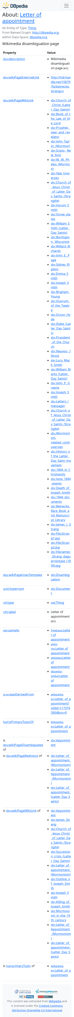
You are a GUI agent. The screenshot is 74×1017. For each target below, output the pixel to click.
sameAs (11, 630)
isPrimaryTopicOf (18, 722)
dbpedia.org (38, 37)
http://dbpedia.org (45, 32)
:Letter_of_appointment (61, 726)
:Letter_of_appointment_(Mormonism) (61, 760)
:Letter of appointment (60, 648)
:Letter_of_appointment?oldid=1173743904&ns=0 (61, 704)
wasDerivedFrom (18, 694)
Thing (32, 28)
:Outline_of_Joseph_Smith (60, 883)
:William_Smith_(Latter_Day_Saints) (60, 228)
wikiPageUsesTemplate (22, 575)
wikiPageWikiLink (18, 100)
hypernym (13, 589)
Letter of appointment (21, 17)
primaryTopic (18, 966)
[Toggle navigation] (66, 6)
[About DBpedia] (15, 6)
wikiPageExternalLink (21, 77)
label (9, 612)
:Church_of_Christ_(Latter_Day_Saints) (61, 105)
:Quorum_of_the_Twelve (60, 305)
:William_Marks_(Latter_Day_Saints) (61, 374)
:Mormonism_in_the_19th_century (60, 915)
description (14, 59)
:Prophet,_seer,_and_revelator (60, 132)
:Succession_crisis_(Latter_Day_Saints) (61, 856)
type (8, 602)
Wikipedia (55, 1001)
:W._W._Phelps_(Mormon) (60, 164)
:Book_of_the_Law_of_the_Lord (60, 118)
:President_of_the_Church (60, 342)
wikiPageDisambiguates (23, 745)
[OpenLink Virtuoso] (22, 991)
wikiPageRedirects (22, 756)
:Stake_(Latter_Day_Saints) (61, 328)
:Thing (57, 602)
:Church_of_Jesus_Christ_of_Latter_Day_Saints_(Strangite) (61, 191)
